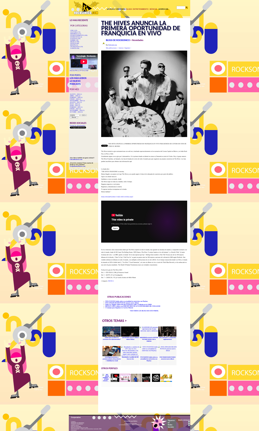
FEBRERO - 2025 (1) (76, 107)
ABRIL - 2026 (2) (75, 96)
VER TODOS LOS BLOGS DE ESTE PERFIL (144, 311)
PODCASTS (75, 84)
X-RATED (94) (74, 48)
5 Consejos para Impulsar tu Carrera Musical (119, 308)
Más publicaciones (111, 48)
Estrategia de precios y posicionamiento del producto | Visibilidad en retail (112, 359)
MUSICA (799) (74, 42)
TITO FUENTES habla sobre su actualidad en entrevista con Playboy (126, 301)
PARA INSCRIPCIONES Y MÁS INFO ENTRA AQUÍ (117, 197)
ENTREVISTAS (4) (76, 37)
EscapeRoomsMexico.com (77, 166)
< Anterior (120, 48)
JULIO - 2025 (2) (75, 104)
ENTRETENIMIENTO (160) (78, 35)
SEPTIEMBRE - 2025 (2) (77, 100)
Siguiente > (128, 48)
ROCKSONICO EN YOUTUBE (79, 70)
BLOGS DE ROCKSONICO (118, 40)
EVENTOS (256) (75, 38)
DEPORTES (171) (75, 33)
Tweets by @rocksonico (77, 125)
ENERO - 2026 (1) (75, 99)
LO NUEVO (75, 81)
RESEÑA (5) (74, 45)
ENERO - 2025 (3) (75, 109)
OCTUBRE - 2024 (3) (76, 112)
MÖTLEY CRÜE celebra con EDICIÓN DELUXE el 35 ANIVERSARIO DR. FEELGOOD (132, 306)
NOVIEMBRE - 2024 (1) (77, 110)
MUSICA (111, 281)
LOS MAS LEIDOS (78, 78)
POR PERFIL (75, 75)
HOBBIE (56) (74, 40)
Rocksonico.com (112, 45)
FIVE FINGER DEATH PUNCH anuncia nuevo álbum (122, 303)
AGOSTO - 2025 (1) (76, 102)
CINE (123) (73, 30)
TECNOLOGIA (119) (76, 46)
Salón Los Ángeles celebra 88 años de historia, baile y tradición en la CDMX (128, 304)
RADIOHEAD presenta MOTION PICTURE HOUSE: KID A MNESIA (149, 339)
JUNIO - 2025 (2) (75, 105)
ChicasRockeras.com (76, 159)
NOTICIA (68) (74, 43)
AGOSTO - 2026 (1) (76, 94)
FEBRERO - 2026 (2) (76, 97)
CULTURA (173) (75, 32)
